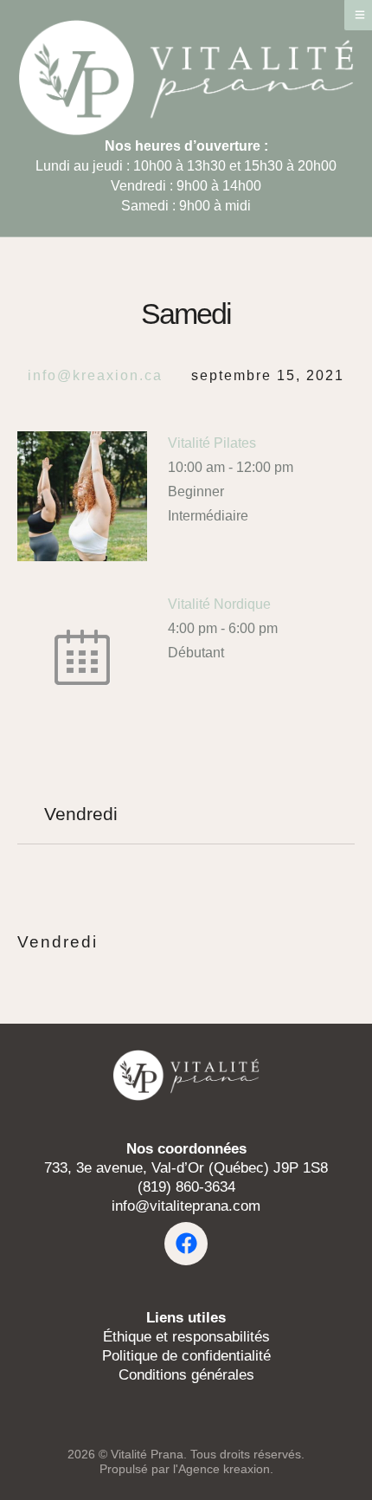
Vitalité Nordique (219, 604)
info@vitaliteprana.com (186, 1206)
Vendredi (57, 942)
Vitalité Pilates (212, 443)
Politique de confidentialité (186, 1356)
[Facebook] (186, 1243)
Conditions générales (186, 1375)
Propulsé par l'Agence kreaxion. (186, 1469)
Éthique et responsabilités (186, 1337)
